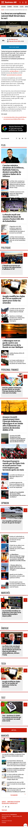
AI (2, 321)
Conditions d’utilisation (13, 802)
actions (3, 608)
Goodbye (4, 818)
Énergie (3, 443)
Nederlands (4, 810)
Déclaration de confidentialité (9, 803)
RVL (3, 40)
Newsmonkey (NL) (6, 816)
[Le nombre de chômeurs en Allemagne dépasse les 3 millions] (5, 473)
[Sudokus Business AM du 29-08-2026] (5, 351)
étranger (4, 196)
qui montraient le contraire (14, 75)
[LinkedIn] (8, 806)
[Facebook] (3, 806)
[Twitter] (6, 806)
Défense (3, 162)
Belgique (3, 6)
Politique (16, 6)
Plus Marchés (18, 794)
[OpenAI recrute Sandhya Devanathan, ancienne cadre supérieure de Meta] (5, 573)
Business (4, 188)
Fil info (21, 6)
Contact (4, 802)
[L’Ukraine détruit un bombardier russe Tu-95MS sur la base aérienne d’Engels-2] (5, 564)
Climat (3, 587)
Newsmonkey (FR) (17, 816)
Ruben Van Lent (14, 39)
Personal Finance (5, 385)
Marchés (3, 36)
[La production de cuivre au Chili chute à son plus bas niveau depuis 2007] (4, 782)
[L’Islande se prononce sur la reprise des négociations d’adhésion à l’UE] (5, 190)
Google (3, 293)
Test (3, 712)
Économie (9, 6)
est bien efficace (14, 71)
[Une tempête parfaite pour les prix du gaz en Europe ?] (12, 507)
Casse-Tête (4, 356)
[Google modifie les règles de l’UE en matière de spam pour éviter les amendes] (14, 280)
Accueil (2, 9)
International (5, 488)
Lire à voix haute (14, 47)
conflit (3, 364)
